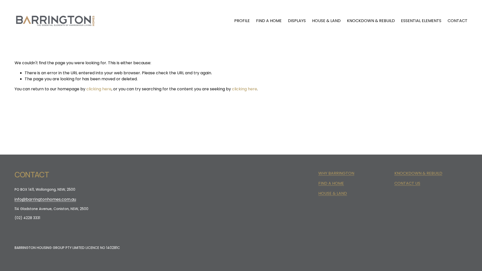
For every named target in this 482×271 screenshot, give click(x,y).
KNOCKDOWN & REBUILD (371, 21)
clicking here (98, 89)
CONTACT (457, 21)
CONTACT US (407, 183)
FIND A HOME (269, 21)
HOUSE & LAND (326, 21)
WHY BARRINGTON (336, 173)
